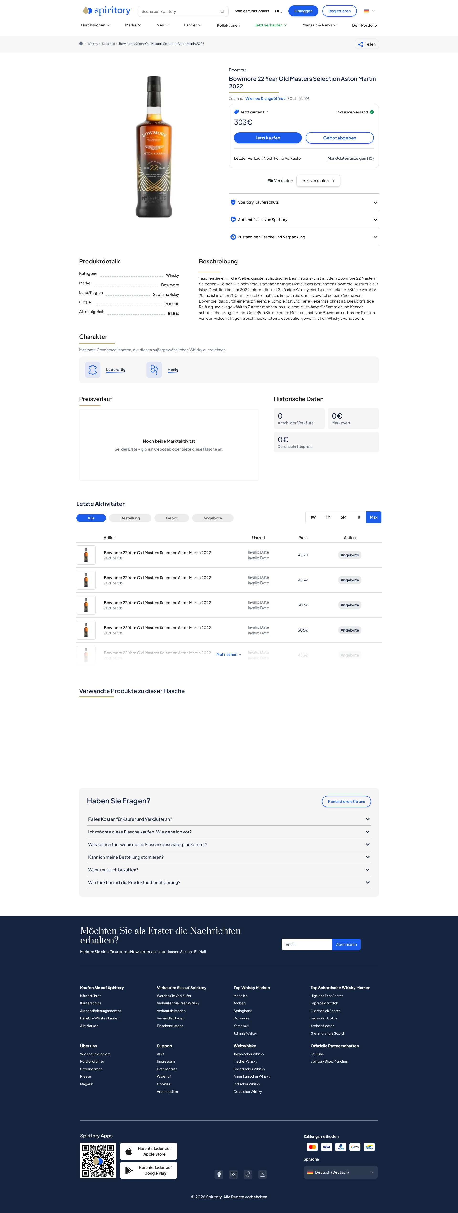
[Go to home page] (107, 11)
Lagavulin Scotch (324, 1018)
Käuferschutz (90, 1003)
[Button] (218, 1174)
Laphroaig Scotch (324, 1003)
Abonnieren (346, 944)
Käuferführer (90, 995)
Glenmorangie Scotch (328, 1033)
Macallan (241, 995)
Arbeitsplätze (167, 1091)
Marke (131, 24)
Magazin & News (317, 24)
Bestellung (130, 517)
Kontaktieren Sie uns (346, 801)
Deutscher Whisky (248, 1091)
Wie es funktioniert (252, 10)
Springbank (243, 1010)
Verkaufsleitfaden (171, 1010)
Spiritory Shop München (329, 1061)
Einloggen (303, 10)
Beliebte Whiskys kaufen (99, 1018)
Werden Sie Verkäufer (174, 995)
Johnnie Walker (245, 1033)
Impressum (166, 1061)
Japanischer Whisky (249, 1054)
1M (328, 516)
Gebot (172, 517)
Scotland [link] (108, 44)
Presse (85, 1076)
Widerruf (164, 1076)
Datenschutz (167, 1069)
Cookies (163, 1084)
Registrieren (339, 10)
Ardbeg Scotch (322, 1025)
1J (358, 516)
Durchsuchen (93, 24)
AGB (160, 1054)
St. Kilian (317, 1054)
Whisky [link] (93, 44)
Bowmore (242, 1018)
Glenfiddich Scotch (326, 1010)
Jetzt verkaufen (268, 24)
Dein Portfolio (364, 25)
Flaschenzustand (170, 1025)
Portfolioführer (92, 1061)
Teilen (370, 43)
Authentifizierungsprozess (100, 1010)
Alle (91, 517)
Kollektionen (228, 25)
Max (374, 516)
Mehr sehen (226, 654)
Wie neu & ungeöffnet (265, 98)
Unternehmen (91, 1069)
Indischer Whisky (247, 1084)
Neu (160, 24)
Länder (190, 24)
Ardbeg (240, 1003)
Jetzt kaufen (268, 137)
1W (313, 516)
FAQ (279, 10)
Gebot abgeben (339, 137)
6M (343, 516)
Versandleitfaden (170, 1018)
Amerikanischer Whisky (252, 1076)
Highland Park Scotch (327, 995)
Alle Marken (89, 1025)
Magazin (86, 1084)
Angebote (212, 517)
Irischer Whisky (245, 1061)
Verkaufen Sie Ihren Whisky (178, 1003)
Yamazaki (241, 1025)
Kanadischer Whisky (249, 1069)
